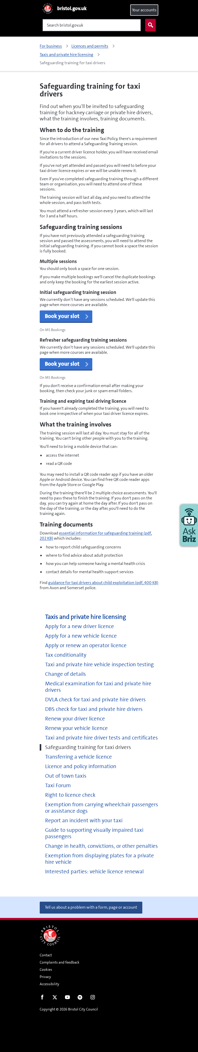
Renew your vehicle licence (76, 728)
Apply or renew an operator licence (86, 645)
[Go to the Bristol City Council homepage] (50, 935)
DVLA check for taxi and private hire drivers (95, 699)
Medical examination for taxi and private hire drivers (98, 686)
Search (150, 25)
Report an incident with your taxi (83, 820)
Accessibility (49, 984)
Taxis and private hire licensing (85, 617)
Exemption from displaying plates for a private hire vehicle (99, 858)
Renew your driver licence (75, 719)
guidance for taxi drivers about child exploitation (103, 582)
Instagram (92, 998)
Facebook (42, 998)
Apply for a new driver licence (79, 626)
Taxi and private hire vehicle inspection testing (99, 664)
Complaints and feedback (59, 962)
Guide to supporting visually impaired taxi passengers (94, 833)
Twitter (54, 998)
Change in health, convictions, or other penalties (101, 846)
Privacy (45, 976)
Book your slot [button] (62, 316)
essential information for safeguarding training (96, 535)
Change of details (65, 674)
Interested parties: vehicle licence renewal (94, 871)
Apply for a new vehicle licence (81, 636)
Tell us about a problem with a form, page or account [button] (91, 907)
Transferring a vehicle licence (78, 757)
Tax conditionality (65, 655)
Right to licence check (70, 795)
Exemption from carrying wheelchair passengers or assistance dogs (101, 807)
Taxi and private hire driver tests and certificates (101, 738)
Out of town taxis (65, 776)
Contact (46, 955)
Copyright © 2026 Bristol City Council (69, 1009)
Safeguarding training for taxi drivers (88, 747)
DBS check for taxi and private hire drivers (94, 709)
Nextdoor (80, 998)
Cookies (46, 969)
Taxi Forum (58, 785)
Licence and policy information (80, 766)
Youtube (67, 998)
